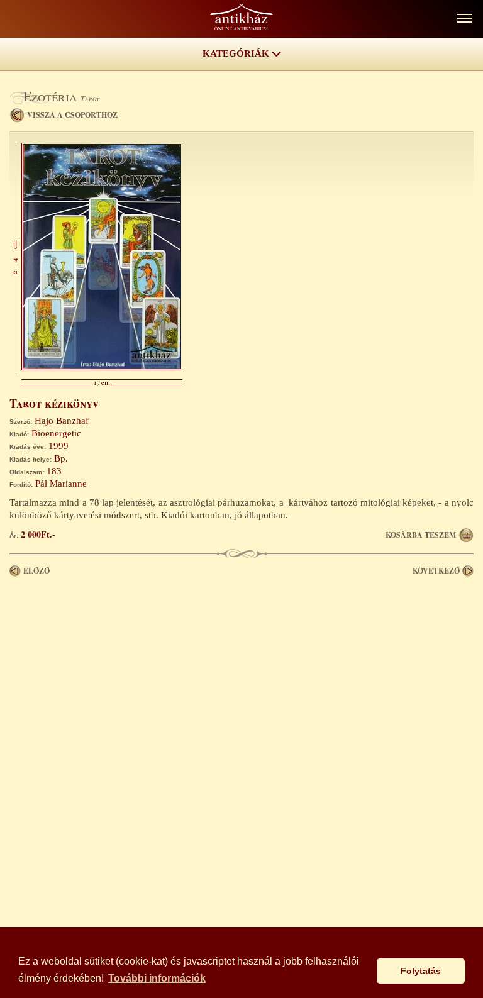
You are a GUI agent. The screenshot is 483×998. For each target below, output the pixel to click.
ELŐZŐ (36, 570)
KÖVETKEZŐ (436, 570)
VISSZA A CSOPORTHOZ (72, 114)
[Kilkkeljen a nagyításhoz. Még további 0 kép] (101, 367)
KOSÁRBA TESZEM (421, 534)
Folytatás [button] (421, 971)
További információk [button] (157, 978)
